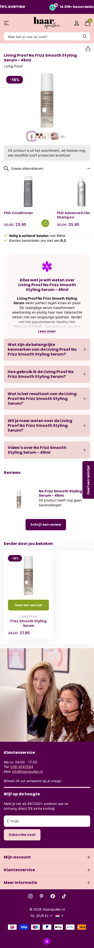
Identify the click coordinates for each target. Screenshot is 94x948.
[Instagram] (30, 896)
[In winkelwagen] (45, 223)
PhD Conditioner (18, 213)
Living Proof (13, 66)
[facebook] (53, 896)
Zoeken (85, 36)
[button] (86, 48)
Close (47, 857)
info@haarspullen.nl (27, 771)
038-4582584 (21, 767)
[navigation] (31, 136)
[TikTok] (64, 896)
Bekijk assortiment (6, 23)
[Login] (76, 23)
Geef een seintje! (28, 605)
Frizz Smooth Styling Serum (28, 623)
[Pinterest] (41, 896)
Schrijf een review (45, 524)
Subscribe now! (22, 834)
